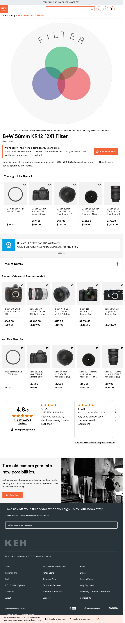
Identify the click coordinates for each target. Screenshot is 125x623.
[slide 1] (60, 253)
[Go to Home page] (4, 9)
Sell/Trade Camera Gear (54, 566)
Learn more (36, 620)
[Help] (98, 8)
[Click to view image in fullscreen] (61, 73)
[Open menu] (118, 8)
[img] (22, 416)
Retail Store (48, 573)
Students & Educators (53, 591)
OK (97, 619)
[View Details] (15, 200)
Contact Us (85, 598)
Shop (13, 15)
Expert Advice (12, 573)
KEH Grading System (15, 585)
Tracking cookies (57, 619)
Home (5, 15)
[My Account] (105, 8)
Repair (83, 566)
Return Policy (86, 579)
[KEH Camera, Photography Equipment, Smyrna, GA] (73, 608)
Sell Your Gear (12, 495)
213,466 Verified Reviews (23, 422)
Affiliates (9, 591)
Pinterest (37, 556)
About (8, 598)
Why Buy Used (87, 585)
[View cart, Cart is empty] (112, 8)
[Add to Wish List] (24, 185)
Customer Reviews (52, 585)
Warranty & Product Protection (95, 591)
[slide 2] (64, 253)
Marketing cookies (81, 619)
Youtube (47, 556)
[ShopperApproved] (92, 608)
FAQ (7, 579)
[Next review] (119, 417)
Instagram (21, 556)
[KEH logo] (15, 543)
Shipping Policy (50, 579)
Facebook (9, 556)
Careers (46, 598)
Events (83, 573)
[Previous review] (3, 417)
